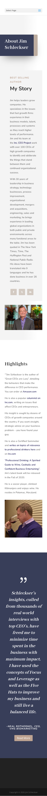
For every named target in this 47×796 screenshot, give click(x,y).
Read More (23, 738)
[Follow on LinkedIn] (30, 292)
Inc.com (12, 453)
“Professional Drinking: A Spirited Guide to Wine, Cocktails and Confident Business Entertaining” (22, 464)
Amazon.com (30, 391)
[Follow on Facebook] (13, 292)
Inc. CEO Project (22, 142)
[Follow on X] (22, 292)
